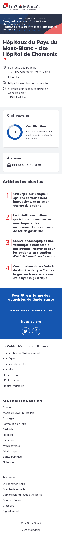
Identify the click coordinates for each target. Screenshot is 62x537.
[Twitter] (26, 331)
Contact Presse (12, 500)
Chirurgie (8, 418)
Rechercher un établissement (21, 353)
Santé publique (12, 456)
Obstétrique (10, 451)
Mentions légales (31, 529)
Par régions (10, 358)
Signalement (11, 511)
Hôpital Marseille (13, 386)
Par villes (8, 369)
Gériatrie (8, 429)
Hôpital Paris (11, 375)
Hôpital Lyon (11, 380)
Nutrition (8, 462)
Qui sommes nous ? (15, 483)
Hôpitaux (8, 434)
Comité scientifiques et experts (22, 494)
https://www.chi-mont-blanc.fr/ (28, 83)
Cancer (7, 407)
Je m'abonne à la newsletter (30, 310)
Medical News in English (18, 412)
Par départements (14, 364)
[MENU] (55, 7)
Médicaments (11, 445)
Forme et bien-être (15, 423)
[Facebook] (36, 331)
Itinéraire (13, 77)
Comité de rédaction (15, 489)
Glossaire (8, 505)
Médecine (9, 440)
